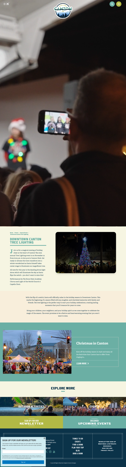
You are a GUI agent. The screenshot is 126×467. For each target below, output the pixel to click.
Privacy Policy (107, 450)
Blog (78, 450)
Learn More (81, 363)
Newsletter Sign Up (107, 442)
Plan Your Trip (78, 447)
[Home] (63, 10)
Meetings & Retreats (107, 444)
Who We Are (107, 448)
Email (3, 448)
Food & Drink (77, 444)
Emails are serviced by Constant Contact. (23, 458)
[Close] (44, 438)
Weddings (107, 446)
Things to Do (77, 438)
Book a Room (78, 453)
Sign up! (23, 462)
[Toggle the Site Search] (112, 4)
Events (78, 441)
